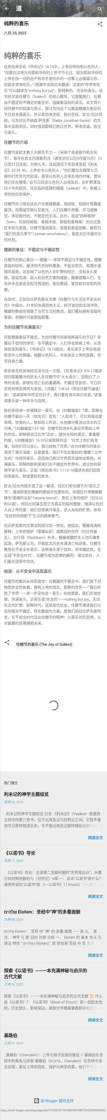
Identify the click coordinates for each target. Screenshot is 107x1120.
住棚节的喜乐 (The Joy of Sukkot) (44, 644)
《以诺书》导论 (19, 853)
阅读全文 (95, 838)
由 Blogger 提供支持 (57, 1101)
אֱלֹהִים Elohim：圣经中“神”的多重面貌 (42, 911)
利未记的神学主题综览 (26, 794)
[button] (100, 25)
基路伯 (10, 1035)
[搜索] (100, 10)
